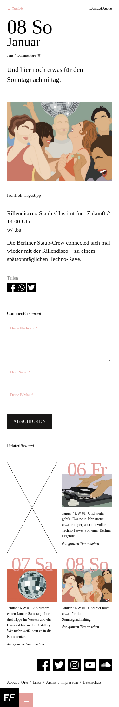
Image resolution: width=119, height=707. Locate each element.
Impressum (69, 682)
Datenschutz (92, 682)
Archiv (51, 682)
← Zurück (15, 9)
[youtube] (90, 664)
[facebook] (43, 664)
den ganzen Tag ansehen (80, 543)
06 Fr (87, 469)
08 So (87, 564)
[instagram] (74, 664)
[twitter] (59, 664)
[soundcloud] (105, 664)
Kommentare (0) (29, 55)
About (12, 682)
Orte (24, 682)
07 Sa (32, 564)
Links (37, 682)
